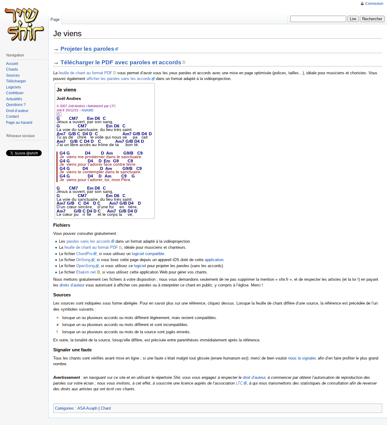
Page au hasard (19, 122)
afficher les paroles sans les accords (118, 78)
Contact (12, 116)
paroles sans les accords (88, 241)
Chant (106, 408)
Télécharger (16, 81)
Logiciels (13, 87)
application (214, 259)
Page (55, 19)
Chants (12, 69)
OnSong (83, 259)
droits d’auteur (72, 285)
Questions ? (16, 105)
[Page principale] (24, 24)
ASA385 (87, 110)
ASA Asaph (87, 408)
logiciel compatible (148, 253)
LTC (239, 383)
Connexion (374, 4)
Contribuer (15, 93)
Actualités (14, 99)
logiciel (140, 266)
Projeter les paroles (87, 49)
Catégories (64, 408)
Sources (13, 75)
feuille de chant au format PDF (85, 73)
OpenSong (85, 266)
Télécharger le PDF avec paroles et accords (120, 62)
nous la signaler (301, 358)
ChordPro (84, 253)
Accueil (12, 64)
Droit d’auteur (17, 111)
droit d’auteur (254, 377)
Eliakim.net (86, 272)
